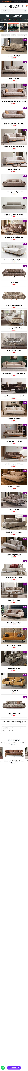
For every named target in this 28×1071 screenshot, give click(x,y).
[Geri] (3, 728)
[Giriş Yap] (22, 6)
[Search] (25, 11)
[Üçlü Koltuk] (13, 27)
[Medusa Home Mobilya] (14, 6)
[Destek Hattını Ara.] (5, 6)
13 (3, 731)
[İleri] (12, 730)
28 (9, 731)
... (15, 728)
